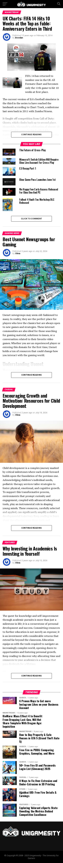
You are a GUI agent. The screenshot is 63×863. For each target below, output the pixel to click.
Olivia (17, 253)
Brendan (19, 38)
